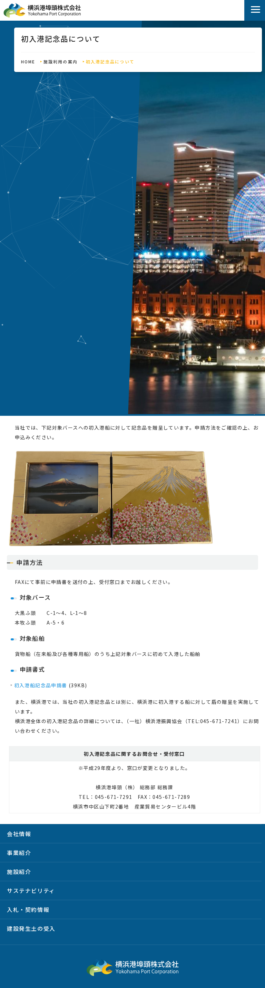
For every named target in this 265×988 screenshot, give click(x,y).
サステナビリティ (31, 890)
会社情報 (19, 834)
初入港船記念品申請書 (40, 685)
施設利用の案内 (60, 61)
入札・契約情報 (28, 909)
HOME (28, 61)
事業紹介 (19, 852)
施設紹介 (19, 871)
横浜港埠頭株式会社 (42, 10)
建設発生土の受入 (31, 928)
